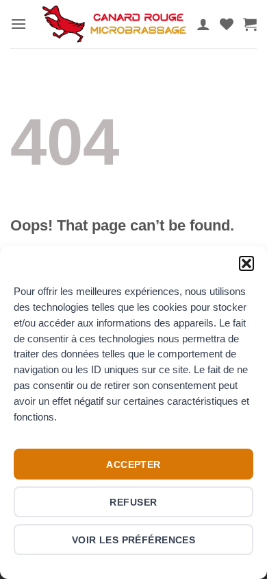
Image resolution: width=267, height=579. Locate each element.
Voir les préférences (134, 539)
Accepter (133, 464)
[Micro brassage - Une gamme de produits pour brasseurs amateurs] (114, 23)
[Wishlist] (226, 24)
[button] (246, 263)
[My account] (203, 24)
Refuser (133, 502)
